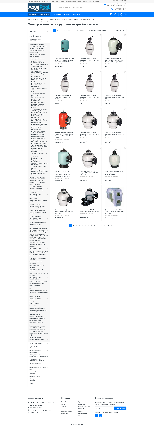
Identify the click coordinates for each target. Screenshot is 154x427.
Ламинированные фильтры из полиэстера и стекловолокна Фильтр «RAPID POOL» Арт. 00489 (64, 135)
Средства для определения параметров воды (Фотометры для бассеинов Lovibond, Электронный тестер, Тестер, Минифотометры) (38, 237)
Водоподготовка (94, 1)
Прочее (31, 383)
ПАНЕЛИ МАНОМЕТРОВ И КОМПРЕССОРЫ (38, 83)
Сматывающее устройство (37, 242)
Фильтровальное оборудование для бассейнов (37, 150)
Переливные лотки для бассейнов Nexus (36, 323)
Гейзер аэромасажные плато (38, 281)
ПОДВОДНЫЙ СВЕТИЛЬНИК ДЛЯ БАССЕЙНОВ (39, 65)
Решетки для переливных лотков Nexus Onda (37, 326)
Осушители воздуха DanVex (37, 222)
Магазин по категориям (39, 14)
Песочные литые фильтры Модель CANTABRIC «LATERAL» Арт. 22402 (65, 211)
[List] (60, 30)
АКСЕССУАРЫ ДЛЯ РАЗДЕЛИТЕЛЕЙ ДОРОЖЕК (39, 72)
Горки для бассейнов (37, 134)
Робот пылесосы (34, 56)
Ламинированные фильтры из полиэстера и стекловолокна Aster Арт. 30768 (114, 172)
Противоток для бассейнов (37, 182)
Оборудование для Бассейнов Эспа (35, 278)
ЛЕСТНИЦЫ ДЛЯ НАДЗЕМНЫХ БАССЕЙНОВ (39, 111)
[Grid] (54, 30)
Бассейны (37, 1)
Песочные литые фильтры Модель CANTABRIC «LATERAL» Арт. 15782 (89, 134)
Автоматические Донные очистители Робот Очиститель (38, 207)
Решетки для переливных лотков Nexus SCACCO (37, 330)
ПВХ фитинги (35, 86)
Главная (30, 19)
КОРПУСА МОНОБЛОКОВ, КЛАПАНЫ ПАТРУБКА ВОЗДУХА (38, 80)
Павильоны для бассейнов (37, 308)
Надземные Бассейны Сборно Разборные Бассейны (37, 105)
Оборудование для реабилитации (66, 1)
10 (97, 225)
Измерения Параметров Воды (38, 228)
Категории (32, 31)
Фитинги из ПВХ (34, 303)
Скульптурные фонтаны (82, 414)
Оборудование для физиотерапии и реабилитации (38, 355)
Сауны (79, 1)
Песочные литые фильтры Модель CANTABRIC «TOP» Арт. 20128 (89, 97)
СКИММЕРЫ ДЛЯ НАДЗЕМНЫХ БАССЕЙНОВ (39, 123)
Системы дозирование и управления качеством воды (38, 45)
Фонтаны (30, 1)
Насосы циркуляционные (36, 339)
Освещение (64, 413)
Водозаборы (33, 198)
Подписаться (120, 408)
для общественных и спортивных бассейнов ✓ (36, 189)
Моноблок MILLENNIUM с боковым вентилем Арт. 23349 (89, 210)
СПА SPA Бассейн (83, 409)
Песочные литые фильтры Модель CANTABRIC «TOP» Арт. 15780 (89, 60)
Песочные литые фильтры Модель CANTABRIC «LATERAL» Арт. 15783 (114, 134)
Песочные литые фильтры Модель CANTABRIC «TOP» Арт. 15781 (64, 97)
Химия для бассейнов (48, 1)
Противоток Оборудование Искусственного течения (39, 142)
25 (108, 225)
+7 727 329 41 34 (120, 10)
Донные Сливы (33, 192)
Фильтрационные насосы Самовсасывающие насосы (39, 145)
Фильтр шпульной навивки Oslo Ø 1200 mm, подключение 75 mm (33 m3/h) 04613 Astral (64, 60)
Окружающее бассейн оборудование (37, 75)
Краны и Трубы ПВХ (35, 296)
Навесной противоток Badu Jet (38, 273)
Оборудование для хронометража (35, 351)
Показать (119, 30)
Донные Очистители (35, 204)
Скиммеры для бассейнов (39, 109)
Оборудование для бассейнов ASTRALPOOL (81, 19)
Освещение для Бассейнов (37, 210)
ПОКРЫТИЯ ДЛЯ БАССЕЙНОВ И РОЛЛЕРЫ (38, 101)
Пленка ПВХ (32, 306)
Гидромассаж (33, 275)
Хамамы (84, 1)
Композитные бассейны (36, 283)
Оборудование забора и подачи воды (38, 139)
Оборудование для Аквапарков (35, 364)
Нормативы (81, 404)
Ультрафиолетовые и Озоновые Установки (35, 225)
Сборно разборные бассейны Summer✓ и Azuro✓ (36, 300)
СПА (32, 92)
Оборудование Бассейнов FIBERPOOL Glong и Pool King (37, 231)
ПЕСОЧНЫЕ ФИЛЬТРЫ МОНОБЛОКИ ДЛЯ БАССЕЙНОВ (37, 116)
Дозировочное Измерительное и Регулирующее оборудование (36, 159)
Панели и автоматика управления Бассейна (35, 185)
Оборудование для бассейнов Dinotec (35, 195)
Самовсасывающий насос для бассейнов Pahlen (38, 311)
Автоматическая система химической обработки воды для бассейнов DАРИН (37, 179)
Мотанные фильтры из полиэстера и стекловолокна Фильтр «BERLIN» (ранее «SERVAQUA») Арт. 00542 (64, 173)
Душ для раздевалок (37, 99)
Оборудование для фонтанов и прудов (35, 35)
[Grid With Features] (57, 30)
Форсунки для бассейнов (36, 59)
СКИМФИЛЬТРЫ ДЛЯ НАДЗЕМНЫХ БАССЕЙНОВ (39, 120)
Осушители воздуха (35, 216)
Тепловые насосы (34, 314)
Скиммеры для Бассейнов (37, 54)
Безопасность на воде (38, 97)
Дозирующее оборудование (33, 347)
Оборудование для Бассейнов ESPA (35, 219)
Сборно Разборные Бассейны (38, 290)
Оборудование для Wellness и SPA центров (36, 359)
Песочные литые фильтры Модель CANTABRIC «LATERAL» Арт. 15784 (89, 172)
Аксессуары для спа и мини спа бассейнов (39, 68)
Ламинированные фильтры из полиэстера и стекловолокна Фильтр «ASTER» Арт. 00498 (114, 60)
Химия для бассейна (35, 343)
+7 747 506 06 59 (120, 8)
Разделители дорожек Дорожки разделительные (39, 132)
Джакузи (81, 411)
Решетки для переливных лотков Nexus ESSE (37, 319)
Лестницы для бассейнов (36, 48)
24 (104, 225)
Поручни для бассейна (36, 316)
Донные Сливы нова (35, 288)
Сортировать (92, 30)
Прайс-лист (81, 402)
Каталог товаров (40, 19)
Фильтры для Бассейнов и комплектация (37, 51)
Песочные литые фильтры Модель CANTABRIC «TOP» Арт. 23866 (114, 97)
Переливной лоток (34, 285)
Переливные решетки (37, 136)
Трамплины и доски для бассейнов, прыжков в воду (39, 170)
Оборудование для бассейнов (56, 19)
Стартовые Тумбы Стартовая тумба (36, 128)
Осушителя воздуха (84, 406)
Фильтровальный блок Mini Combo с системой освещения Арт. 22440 (114, 211)
